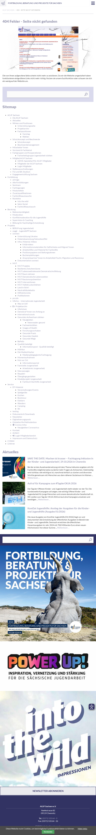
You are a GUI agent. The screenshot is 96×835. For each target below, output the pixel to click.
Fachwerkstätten (29, 325)
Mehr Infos (82, 828)
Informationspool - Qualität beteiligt (38, 346)
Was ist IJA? (23, 303)
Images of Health (29, 328)
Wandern (22, 403)
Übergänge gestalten (26, 376)
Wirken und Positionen (22, 123)
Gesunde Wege (29, 338)
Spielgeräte (22, 392)
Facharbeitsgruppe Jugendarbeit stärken (35, 155)
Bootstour (22, 398)
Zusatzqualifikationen (21, 193)
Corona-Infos (21, 425)
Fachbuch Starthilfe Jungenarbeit (36, 382)
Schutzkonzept (24, 142)
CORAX (11, 441)
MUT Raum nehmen (26, 274)
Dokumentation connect (28, 260)
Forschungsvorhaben (31, 330)
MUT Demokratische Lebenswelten (33, 277)
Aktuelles (16, 120)
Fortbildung (13, 177)
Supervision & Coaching (22, 220)
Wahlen (25, 136)
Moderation (17, 215)
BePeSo (21, 341)
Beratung (12, 209)
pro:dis (15, 298)
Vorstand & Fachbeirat (22, 150)
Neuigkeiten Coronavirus (28, 427)
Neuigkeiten (27, 320)
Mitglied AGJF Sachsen (22, 158)
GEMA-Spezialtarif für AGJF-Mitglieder (35, 161)
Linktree (11, 443)
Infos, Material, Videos (27, 241)
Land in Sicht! (23, 287)
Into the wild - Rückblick (48, 739)
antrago (15, 179)
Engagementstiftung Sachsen (24, 174)
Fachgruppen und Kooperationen (26, 153)
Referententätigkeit (20, 212)
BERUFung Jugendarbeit (23, 228)
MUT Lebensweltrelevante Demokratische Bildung (39, 271)
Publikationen (24, 295)
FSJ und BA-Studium (21, 171)
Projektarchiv (23, 128)
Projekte (11, 225)
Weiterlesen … (34, 478)
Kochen (21, 395)
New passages (24, 371)
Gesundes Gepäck (30, 336)
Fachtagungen (18, 188)
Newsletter (17, 417)
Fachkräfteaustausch (27, 206)
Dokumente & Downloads (23, 414)
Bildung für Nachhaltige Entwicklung (28, 223)
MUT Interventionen (26, 282)
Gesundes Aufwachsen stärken (31, 317)
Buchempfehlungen (30, 255)
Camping (21, 406)
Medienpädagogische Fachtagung (36, 355)
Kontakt (16, 430)
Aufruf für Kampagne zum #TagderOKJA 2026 (52, 483)
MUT (14, 263)
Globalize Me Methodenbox (24, 422)
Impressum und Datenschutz (24, 438)
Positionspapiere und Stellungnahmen (38, 252)
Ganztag (26, 134)
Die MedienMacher (26, 352)
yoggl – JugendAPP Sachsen (24, 231)
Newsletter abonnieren (48, 791)
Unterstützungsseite (26, 126)
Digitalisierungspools (21, 419)
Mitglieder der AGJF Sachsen (30, 163)
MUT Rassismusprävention (29, 279)
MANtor (21, 349)
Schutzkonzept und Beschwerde (26, 139)
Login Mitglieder (25, 166)
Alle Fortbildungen (20, 182)
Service (11, 384)
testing (15, 411)
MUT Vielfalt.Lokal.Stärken (29, 284)
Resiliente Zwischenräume (29, 268)
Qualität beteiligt (25, 344)
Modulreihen (18, 190)
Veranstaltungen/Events (28, 390)
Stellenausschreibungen (22, 169)
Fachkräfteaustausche (22, 196)
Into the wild (23, 201)
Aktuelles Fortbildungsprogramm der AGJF (48, 593)
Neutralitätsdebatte (26, 290)
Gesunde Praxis (29, 333)
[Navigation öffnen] (93, 3)
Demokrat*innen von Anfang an (31, 311)
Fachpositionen (24, 131)
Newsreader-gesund (36, 322)
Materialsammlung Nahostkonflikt (32, 239)
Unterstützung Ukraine (28, 236)
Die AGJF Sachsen (20, 118)
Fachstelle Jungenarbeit (28, 365)
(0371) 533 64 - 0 (49, 818)
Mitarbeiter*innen (20, 147)
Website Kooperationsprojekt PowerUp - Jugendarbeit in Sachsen (48, 666)
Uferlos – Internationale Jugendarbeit (28, 301)
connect (15, 233)
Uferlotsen (22, 309)
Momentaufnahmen (26, 357)
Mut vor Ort (23, 360)
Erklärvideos (27, 244)
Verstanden (48, 832)
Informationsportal (30, 363)
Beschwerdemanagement (28, 145)
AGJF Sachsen (3, 3)
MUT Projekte (24, 266)
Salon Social (23, 204)
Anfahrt (15, 433)
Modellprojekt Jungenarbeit (30, 379)
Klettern (21, 400)
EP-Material (17, 387)
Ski (19, 408)
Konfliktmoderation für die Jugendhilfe (29, 217)
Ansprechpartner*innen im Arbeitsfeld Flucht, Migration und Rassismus (53, 258)
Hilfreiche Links (24, 293)
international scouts (26, 314)
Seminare (16, 185)
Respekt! (21, 373)
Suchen (86, 94)
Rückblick (16, 198)
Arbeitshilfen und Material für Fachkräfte (40, 250)
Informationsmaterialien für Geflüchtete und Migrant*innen (48, 247)
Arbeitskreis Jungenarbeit (33, 368)
